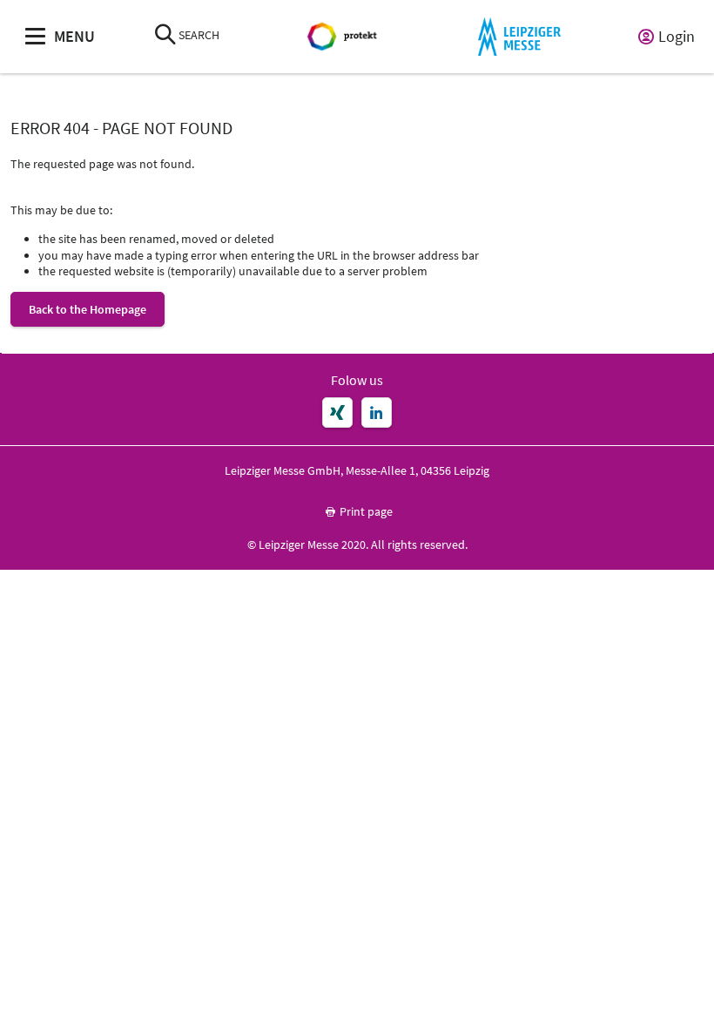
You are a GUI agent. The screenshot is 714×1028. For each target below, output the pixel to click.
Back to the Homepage (87, 309)
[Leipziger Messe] (519, 37)
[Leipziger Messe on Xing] (337, 412)
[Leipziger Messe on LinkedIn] (376, 412)
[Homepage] (344, 37)
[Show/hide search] (165, 36)
